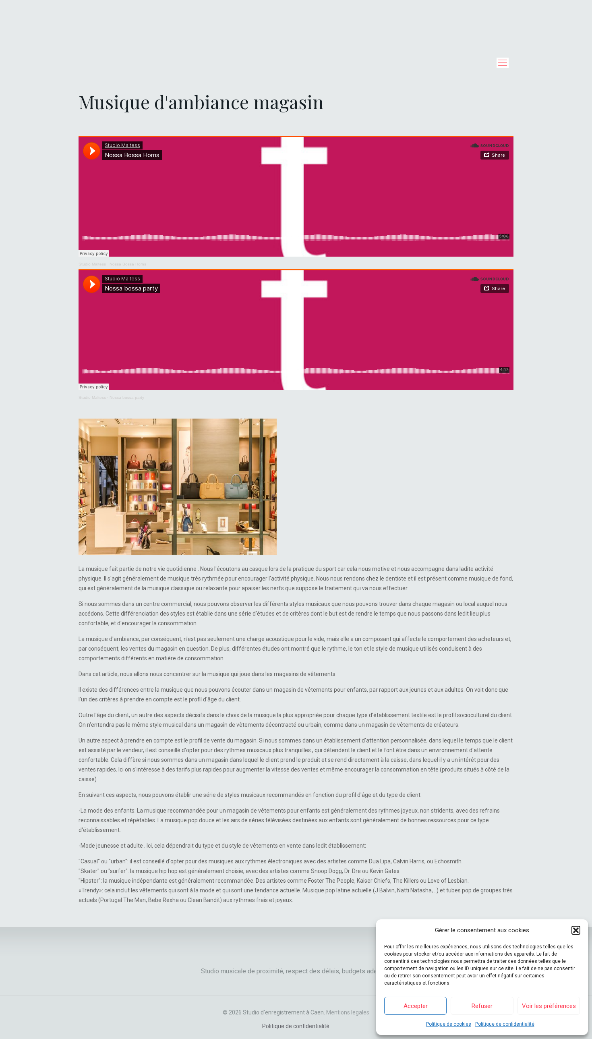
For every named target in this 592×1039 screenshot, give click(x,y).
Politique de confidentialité (504, 1024)
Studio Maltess (92, 264)
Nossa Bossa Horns (128, 264)
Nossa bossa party (127, 397)
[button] (576, 930)
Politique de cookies (448, 1024)
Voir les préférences (549, 1006)
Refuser (482, 1006)
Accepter (416, 1006)
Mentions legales (347, 1012)
